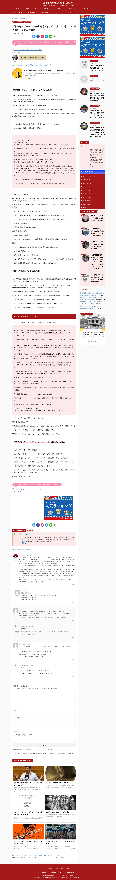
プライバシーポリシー (60, 868)
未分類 (17, 9)
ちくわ (15, 560)
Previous (81, 329)
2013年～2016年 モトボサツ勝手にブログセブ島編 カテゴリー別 (31, 65)
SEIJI (15, 613)
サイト (15, 725)
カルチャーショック (31, 9)
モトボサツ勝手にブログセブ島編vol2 (58, 2)
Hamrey (98, 295)
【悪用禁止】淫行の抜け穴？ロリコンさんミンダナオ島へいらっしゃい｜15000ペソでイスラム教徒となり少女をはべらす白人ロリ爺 (97, 262)
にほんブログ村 (16, 52)
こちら (40, 57)
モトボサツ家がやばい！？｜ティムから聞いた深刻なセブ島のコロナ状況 (38, 855)
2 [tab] (92, 347)
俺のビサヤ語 (72, 9)
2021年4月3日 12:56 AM (26, 591)
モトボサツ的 (44, 9)
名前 (15, 711)
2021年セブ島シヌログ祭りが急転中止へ (58, 812)
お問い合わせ (72, 12)
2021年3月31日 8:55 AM (25, 555)
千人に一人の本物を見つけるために (57, 783)
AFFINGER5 (79, 877)
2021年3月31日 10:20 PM (27, 665)
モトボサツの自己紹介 (48, 868)
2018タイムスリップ (88, 204)
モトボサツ (17, 631)
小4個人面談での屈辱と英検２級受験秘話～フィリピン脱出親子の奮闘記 (97, 68)
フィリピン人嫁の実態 (31, 12)
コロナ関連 (27, 549)
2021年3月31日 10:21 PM (27, 626)
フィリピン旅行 (85, 9)
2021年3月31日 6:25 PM (25, 644)
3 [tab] (94, 347)
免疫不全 (58, 12)
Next (103, 329)
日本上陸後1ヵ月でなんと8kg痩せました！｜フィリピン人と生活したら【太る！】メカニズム (44, 857)
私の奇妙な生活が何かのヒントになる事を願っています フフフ (58, 875)
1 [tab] (91, 347)
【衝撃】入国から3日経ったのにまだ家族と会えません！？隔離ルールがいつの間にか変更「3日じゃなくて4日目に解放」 (97, 132)
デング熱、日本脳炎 (45, 12)
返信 (73, 585)
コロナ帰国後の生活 (19, 549)
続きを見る (105, 341)
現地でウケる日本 (17, 12)
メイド (58, 9)
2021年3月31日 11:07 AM (25, 609)
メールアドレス (18, 718)
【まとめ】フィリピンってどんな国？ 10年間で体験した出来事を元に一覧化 (79, 334)
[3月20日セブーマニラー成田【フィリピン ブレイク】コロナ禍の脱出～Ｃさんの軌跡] (46, 36)
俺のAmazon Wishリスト (86, 306)
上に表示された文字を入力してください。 (24, 735)
